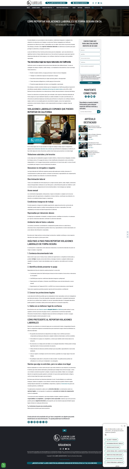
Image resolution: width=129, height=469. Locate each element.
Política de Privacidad (64, 459)
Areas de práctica (47, 7)
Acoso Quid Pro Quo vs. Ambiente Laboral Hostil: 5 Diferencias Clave (93, 152)
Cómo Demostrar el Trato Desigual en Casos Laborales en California (94, 144)
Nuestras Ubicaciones (63, 7)
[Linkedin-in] (101, 3)
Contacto (87, 7)
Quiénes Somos (36, 7)
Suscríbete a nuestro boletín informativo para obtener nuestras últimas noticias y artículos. (89, 105)
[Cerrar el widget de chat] (124, 426)
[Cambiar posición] (122, 426)
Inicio (28, 7)
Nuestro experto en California (51, 309)
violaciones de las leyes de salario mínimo (52, 89)
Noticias (80, 7)
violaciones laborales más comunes (43, 148)
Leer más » (90, 129)
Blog (74, 7)
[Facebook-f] (96, 3)
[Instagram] (93, 3)
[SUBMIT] (98, 111)
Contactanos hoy (65, 383)
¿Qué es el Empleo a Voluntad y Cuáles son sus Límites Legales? (94, 136)
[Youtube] (98, 3)
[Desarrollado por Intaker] (118, 466)
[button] (101, 8)
